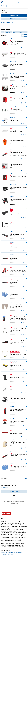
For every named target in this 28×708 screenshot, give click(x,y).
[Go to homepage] (2, 2)
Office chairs (12, 395)
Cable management (13, 361)
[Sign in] (19, 2)
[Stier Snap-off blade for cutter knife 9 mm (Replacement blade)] (14, 247)
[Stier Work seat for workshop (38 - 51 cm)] (14, 422)
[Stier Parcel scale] (14, 121)
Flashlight (11, 38)
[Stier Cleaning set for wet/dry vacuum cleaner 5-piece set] (14, 224)
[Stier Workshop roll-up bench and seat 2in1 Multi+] (14, 399)
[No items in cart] (26, 2)
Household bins (13, 61)
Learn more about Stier (7, 22)
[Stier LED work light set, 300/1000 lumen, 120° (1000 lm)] (14, 88)
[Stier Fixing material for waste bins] (14, 354)
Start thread (15, 491)
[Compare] (22, 47)
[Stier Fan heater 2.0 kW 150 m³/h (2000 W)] (14, 99)
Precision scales (13, 117)
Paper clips (12, 161)
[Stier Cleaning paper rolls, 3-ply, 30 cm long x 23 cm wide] (14, 467)
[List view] (25, 35)
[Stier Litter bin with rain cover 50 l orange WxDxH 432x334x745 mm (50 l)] (14, 142)
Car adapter (12, 208)
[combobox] (2, 32)
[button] (26, 39)
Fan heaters (19, 552)
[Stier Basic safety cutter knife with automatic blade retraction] (14, 432)
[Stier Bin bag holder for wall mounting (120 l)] (14, 66)
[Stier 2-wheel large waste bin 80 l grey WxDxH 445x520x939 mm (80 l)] (14, 377)
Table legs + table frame (14, 106)
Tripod (11, 385)
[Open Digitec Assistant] (22, 2)
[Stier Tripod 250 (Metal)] (14, 388)
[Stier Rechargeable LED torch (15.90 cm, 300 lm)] (14, 235)
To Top (25, 478)
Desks (11, 50)
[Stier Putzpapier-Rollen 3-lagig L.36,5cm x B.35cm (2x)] (14, 294)
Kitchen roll (12, 290)
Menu (4, 5)
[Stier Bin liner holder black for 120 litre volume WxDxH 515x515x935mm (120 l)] (14, 330)
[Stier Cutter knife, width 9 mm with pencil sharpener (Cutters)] (14, 259)
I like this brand (14, 18)
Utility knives (12, 73)
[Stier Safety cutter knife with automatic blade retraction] (14, 131)
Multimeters (4, 554)
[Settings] (15, 2)
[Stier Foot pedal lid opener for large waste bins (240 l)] (14, 189)
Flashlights (10, 554)
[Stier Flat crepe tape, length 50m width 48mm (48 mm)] (14, 444)
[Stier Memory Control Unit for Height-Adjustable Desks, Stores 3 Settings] (14, 54)
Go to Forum (4, 487)
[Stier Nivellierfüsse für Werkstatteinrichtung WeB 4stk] (14, 110)
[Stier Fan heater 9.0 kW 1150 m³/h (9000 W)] (14, 177)
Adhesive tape (12, 439)
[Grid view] (22, 35)
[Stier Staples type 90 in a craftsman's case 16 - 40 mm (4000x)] (14, 166)
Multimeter (12, 149)
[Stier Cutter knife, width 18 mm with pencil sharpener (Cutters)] (14, 282)
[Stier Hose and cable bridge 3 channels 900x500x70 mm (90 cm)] (14, 365)
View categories (14, 15)
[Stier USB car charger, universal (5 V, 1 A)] (14, 213)
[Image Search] (25, 6)
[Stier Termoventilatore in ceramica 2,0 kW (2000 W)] (14, 201)
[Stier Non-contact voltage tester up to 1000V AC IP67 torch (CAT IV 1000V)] (14, 456)
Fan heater (12, 96)
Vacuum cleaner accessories (15, 220)
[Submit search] (8, 5)
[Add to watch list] (24, 47)
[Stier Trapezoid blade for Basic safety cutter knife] (14, 77)
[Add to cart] (26, 47)
